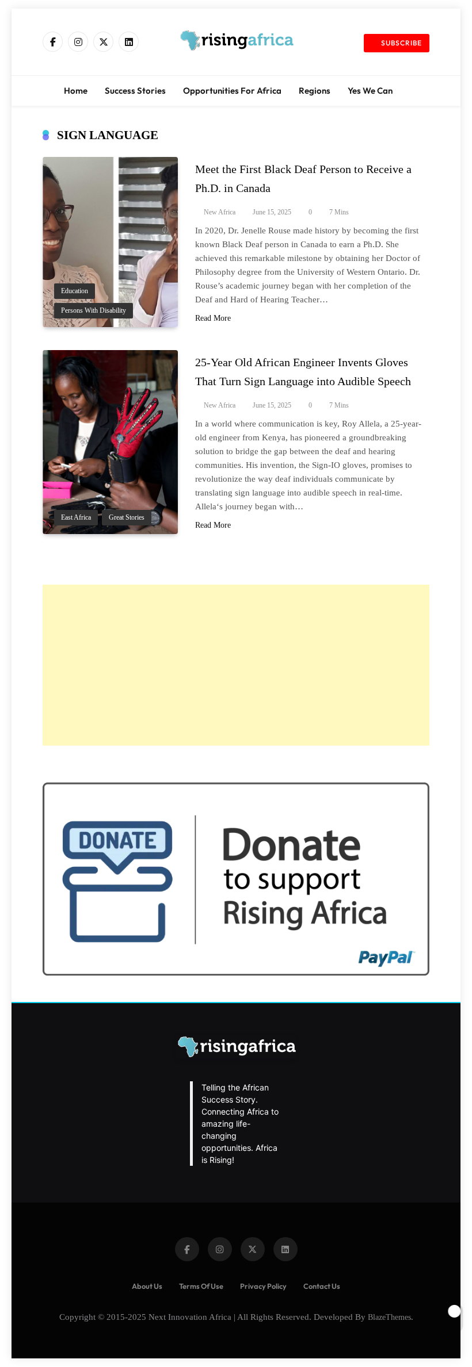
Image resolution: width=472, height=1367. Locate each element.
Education (74, 291)
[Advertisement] (236, 665)
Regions (314, 90)
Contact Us (321, 1286)
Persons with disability (93, 310)
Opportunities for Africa (232, 90)
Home (75, 90)
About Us (147, 1286)
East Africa (76, 517)
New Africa (219, 212)
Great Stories (126, 517)
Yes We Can (370, 90)
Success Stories (135, 90)
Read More (213, 318)
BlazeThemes (389, 1317)
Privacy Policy (263, 1286)
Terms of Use (201, 1286)
